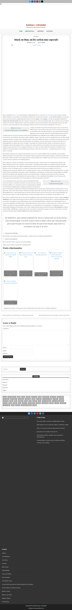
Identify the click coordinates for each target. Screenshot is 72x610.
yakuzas (18, 405)
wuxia (12, 405)
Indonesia (20, 401)
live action (17, 115)
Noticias (5, 385)
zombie (34, 405)
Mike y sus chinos (7, 594)
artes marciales (12, 397)
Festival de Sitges (49, 115)
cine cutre (52, 397)
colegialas (21, 399)
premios (15, 403)
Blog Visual (5, 567)
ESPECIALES (49, 31)
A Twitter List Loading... (43, 442)
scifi (20, 403)
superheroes (31, 403)
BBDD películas (29, 31)
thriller (57, 403)
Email (5, 350)
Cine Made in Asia (7, 581)
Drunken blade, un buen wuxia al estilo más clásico (51, 440)
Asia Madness (6, 556)
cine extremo (60, 397)
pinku (10, 403)
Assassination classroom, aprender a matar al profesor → (54, 315)
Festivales (5, 379)
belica (23, 397)
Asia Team (5, 560)
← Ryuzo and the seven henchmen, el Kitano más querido (17, 315)
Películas (36, 36)
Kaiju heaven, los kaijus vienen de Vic (47, 431)
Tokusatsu (63, 403)
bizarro (28, 397)
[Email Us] (40, 1)
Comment (6, 328)
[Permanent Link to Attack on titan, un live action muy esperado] (36, 78)
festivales (55, 399)
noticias (5, 403)
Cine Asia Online (6, 574)
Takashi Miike (45, 403)
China (39, 397)
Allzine (4, 553)
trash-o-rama (6, 405)
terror (51, 403)
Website (5, 353)
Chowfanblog (5, 570)
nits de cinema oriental (57, 401)
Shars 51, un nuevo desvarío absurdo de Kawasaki (51, 428)
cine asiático (12, 308)
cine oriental (27, 308)
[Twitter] (30, 1)
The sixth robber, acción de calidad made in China (50, 421)
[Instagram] (35, 1)
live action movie (40, 308)
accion (4, 397)
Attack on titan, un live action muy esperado (36, 39)
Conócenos (40, 31)
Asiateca (4, 563)
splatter (24, 403)
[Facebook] (32, 1)
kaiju (30, 401)
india (16, 401)
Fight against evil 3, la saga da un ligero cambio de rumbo (52, 424)
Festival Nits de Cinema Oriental (11, 587)
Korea (39, 401)
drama (33, 399)
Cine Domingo (6, 577)
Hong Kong (5, 401)
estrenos (39, 399)
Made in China (6, 591)
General (5, 382)
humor (11, 401)
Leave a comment (41, 42)
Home (20, 31)
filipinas (61, 399)
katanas (35, 401)
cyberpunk (27, 399)
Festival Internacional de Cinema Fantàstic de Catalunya (17, 584)
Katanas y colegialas (36, 24)
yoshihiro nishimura (50, 308)
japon (32, 308)
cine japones (19, 308)
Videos (4, 390)
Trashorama (5, 601)
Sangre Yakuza (6, 598)
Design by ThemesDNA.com (36, 608)
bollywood (34, 397)
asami (18, 397)
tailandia (38, 403)
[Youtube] (37, 1)
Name (5, 347)
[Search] (42, 1)
